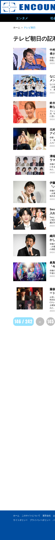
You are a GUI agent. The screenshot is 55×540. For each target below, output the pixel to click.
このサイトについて (31, 516)
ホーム (16, 516)
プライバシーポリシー (40, 520)
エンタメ (22, 18)
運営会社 (47, 516)
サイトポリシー (20, 520)
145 (50, 321)
